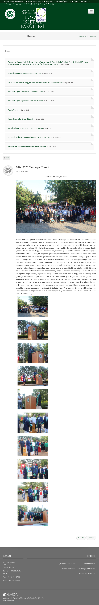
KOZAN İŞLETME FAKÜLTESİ (32, 22)
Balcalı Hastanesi (68, 569)
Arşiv (7, 158)
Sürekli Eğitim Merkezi (86, 569)
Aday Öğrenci (63, 1)
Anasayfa (49, 1)
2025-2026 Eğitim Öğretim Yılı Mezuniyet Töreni (26, 92)
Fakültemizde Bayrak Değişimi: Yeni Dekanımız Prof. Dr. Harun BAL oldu (35, 82)
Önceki (81, 538)
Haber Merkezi (89, 563)
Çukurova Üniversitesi (14, 1)
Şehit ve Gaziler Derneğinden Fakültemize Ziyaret (27, 146)
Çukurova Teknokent (67, 563)
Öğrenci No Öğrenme (82, 1)
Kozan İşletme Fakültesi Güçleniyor (21, 119)
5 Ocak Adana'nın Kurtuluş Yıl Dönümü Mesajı (25, 128)
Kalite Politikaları (34, 1)
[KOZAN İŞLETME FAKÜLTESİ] (56, 306)
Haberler (92, 36)
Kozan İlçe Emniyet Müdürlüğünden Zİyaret (25, 73)
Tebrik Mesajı (13, 110)
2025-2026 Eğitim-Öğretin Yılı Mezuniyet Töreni (25, 101)
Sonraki (91, 538)
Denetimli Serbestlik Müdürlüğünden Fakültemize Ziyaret (30, 137)
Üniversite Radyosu (87, 574)
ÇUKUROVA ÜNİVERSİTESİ (29, 12)
